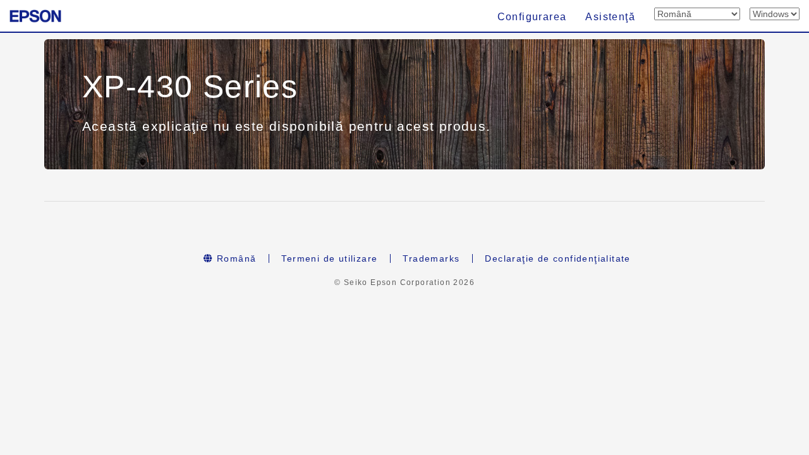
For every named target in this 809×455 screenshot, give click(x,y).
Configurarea (532, 16)
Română (235, 258)
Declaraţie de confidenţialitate (557, 258)
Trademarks (431, 258)
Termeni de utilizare (329, 258)
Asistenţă (610, 16)
